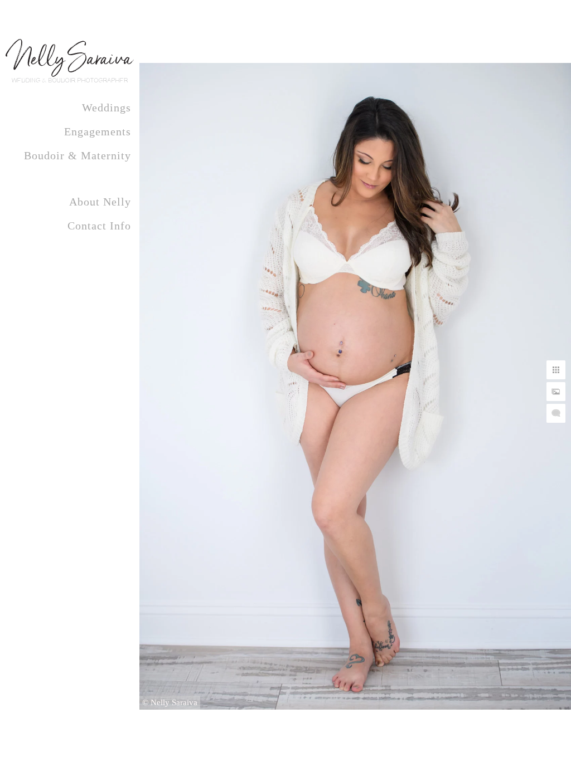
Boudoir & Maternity (77, 155)
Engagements (97, 131)
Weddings (106, 107)
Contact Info (99, 225)
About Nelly (100, 202)
